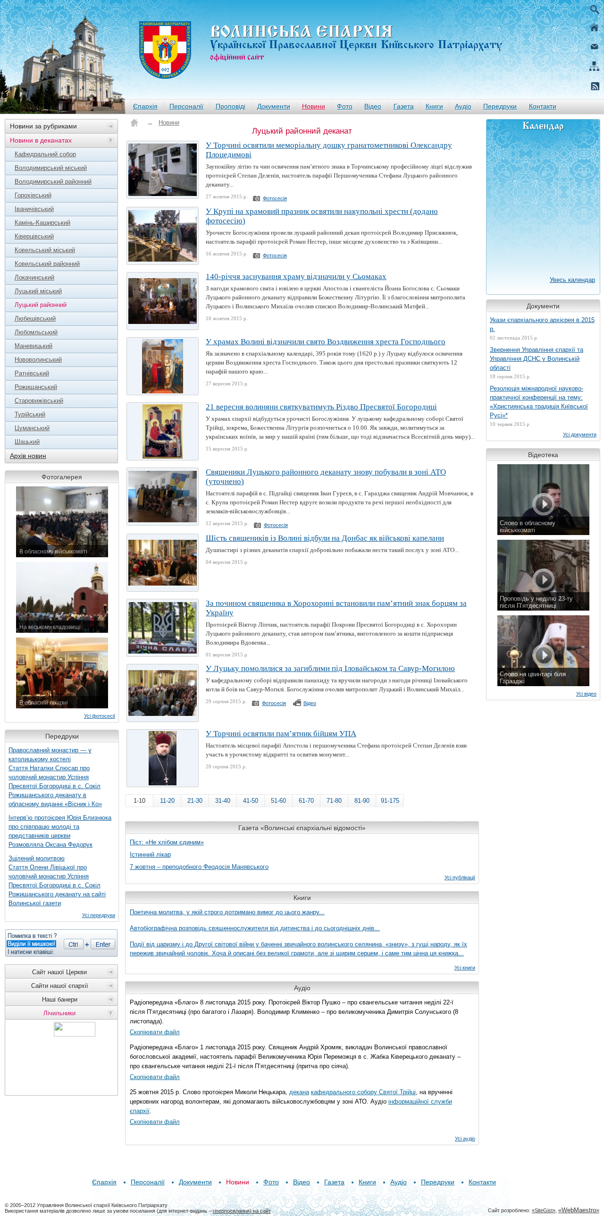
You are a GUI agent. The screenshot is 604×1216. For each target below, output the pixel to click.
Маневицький (33, 345)
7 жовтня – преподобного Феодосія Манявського (199, 866)
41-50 (250, 800)
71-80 (334, 800)
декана (299, 1092)
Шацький (27, 441)
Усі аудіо (465, 1138)
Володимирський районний (53, 181)
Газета (404, 106)
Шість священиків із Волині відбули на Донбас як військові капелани (325, 538)
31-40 (222, 800)
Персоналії (186, 106)
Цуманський (32, 428)
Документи (273, 106)
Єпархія (145, 106)
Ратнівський (32, 373)
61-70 (306, 800)
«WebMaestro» (578, 1210)
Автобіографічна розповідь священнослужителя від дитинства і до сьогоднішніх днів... (255, 928)
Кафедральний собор (45, 154)
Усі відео (586, 694)
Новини (313, 106)
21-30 (194, 800)
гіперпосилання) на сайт (242, 1211)
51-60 (278, 800)
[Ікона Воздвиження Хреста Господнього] (162, 366)
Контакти (542, 106)
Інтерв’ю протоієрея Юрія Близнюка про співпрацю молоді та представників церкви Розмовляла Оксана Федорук (59, 831)
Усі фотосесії (99, 716)
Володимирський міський (51, 167)
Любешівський (35, 318)
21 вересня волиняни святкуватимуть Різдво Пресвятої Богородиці (321, 406)
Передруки (500, 106)
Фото (344, 106)
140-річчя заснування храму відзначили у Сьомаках (296, 276)
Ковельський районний (47, 263)
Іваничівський (34, 209)
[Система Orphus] (61, 943)
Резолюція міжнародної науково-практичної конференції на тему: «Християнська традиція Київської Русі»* (539, 402)
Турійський (30, 414)
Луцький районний (41, 304)
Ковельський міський (45, 250)
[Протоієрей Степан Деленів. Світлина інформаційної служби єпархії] (162, 758)
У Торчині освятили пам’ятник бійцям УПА (281, 733)
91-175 (390, 800)
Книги (434, 106)
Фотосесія (275, 198)
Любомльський (36, 332)
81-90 (361, 800)
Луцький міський (38, 291)
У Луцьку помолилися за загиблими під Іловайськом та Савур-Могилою (330, 668)
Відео (372, 106)
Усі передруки (98, 915)
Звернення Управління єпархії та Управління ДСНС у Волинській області (536, 358)
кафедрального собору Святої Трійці (363, 1092)
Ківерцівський (34, 236)
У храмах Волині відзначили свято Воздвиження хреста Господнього (325, 341)
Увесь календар (572, 279)
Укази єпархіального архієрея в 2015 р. (542, 324)
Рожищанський (36, 387)
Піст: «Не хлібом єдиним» (167, 842)
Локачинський (34, 277)
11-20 (167, 800)
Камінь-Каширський (42, 222)
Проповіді (230, 106)
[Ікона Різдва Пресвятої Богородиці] (162, 431)
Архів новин (28, 455)
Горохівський (33, 195)
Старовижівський (39, 400)
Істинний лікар (150, 854)
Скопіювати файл (155, 1032)
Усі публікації (460, 877)
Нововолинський (38, 359)
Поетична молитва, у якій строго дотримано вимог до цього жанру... (227, 912)
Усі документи (579, 434)
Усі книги (464, 967)
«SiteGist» (543, 1210)
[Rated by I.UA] (74, 1034)
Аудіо (463, 106)
